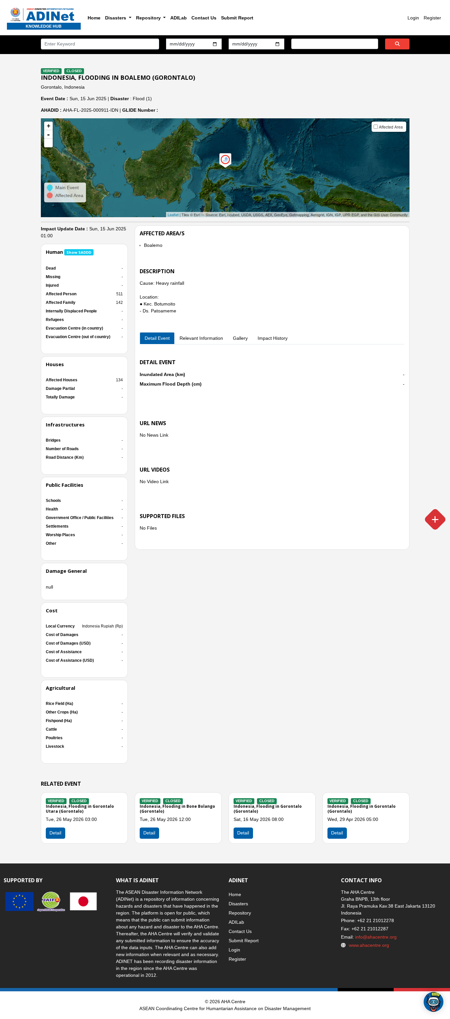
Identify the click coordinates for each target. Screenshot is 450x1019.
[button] (48, 143)
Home (94, 17)
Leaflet (173, 214)
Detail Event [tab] (157, 338)
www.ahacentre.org (369, 945)
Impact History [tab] (273, 338)
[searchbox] (295, 43)
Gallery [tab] (240, 338)
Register (432, 17)
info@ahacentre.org (375, 937)
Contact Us (203, 17)
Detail (149, 832)
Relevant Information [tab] (201, 338)
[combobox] (334, 44)
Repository (240, 913)
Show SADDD (79, 252)
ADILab (178, 17)
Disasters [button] (116, 17)
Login (413, 17)
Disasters (238, 903)
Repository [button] (149, 17)
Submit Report (237, 17)
